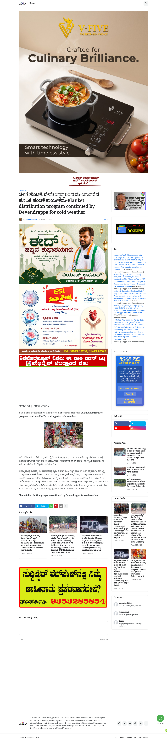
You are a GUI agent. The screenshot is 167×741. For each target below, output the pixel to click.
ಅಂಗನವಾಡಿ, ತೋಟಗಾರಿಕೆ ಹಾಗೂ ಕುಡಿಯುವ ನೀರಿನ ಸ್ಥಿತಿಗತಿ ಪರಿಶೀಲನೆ (136, 470)
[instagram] (138, 428)
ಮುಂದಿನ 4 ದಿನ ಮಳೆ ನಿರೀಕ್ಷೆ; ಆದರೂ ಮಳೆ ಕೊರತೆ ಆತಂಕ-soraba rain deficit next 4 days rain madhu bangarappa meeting (136, 454)
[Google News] (146, 723)
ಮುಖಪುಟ (22, 190)
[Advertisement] (63, 385)
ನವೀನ (22, 639)
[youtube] (122, 428)
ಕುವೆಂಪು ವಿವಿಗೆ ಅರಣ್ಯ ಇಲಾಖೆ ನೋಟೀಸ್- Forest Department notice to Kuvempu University (136, 483)
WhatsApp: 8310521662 (129, 401)
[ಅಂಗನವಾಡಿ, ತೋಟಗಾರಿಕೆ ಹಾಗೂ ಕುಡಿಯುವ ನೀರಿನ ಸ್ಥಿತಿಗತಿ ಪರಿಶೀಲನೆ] (120, 471)
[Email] (61, 506)
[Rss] (122, 433)
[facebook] (122, 423)
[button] (141, 3)
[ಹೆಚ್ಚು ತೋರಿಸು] (66, 506)
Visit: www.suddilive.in (130, 388)
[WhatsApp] (51, 506)
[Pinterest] (56, 506)
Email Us (130, 394)
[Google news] (138, 433)
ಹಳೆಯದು (103, 639)
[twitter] (138, 423)
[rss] (141, 723)
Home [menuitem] (32, 3)
